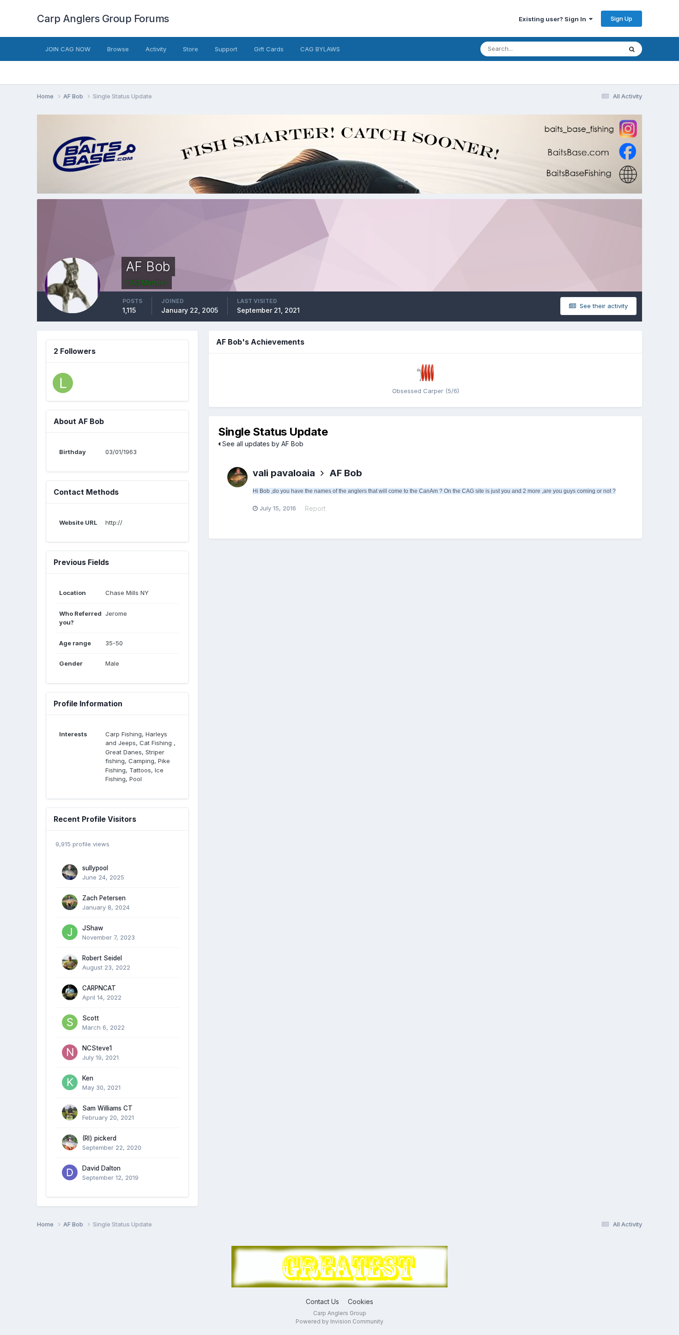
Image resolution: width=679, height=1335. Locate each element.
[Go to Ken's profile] (70, 1082)
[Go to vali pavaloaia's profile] (237, 477)
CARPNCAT (99, 988)
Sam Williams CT (107, 1108)
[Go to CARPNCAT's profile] (70, 992)
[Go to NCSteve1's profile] (70, 1052)
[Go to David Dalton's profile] (70, 1172)
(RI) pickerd (99, 1138)
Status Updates (588, 48)
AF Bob (345, 473)
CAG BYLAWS (320, 49)
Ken (87, 1078)
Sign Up (621, 18)
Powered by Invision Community (339, 1321)
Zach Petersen (104, 898)
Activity (156, 49)
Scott (90, 1018)
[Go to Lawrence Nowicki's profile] (63, 383)
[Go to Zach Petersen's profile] (70, 902)
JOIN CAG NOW (68, 49)
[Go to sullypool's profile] (70, 872)
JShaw (92, 928)
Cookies (360, 1301)
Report (315, 508)
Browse (118, 49)
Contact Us (322, 1301)
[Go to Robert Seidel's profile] (70, 962)
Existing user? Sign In (554, 19)
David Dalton (101, 1168)
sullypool (95, 868)
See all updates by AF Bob (261, 444)
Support (226, 49)
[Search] (632, 49)
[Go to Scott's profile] (70, 1022)
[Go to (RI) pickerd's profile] (70, 1142)
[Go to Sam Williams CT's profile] (70, 1112)
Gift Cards (269, 49)
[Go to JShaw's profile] (70, 932)
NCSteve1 (97, 1048)
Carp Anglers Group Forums (103, 18)
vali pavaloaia (284, 473)
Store (190, 49)
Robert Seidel (102, 958)
